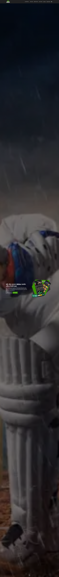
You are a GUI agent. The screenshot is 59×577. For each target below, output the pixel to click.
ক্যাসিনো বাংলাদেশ (36, 1)
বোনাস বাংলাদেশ (40, 1)
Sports (44, 1)
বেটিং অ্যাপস (31, 1)
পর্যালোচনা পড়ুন (8, 292)
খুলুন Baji (14, 292)
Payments (48, 1)
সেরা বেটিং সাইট (26, 1)
